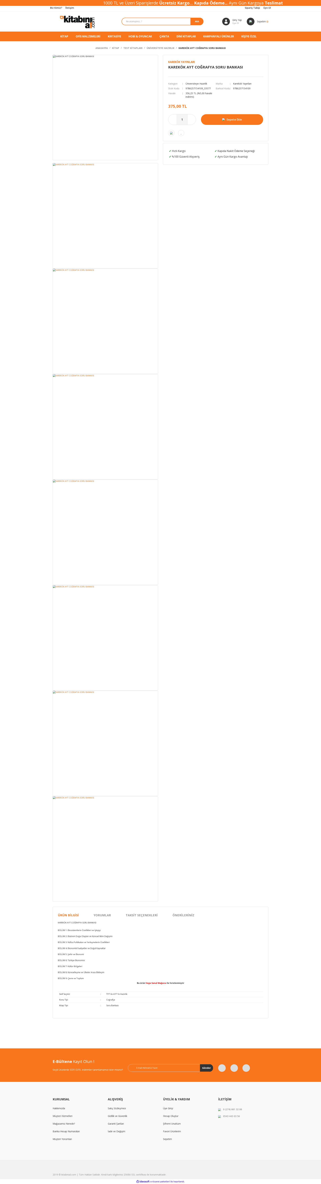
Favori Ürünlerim (172, 1131)
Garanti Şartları (116, 1123)
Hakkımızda (59, 1108)
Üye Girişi (168, 1108)
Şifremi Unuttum (172, 1123)
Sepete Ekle (234, 119)
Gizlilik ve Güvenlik (117, 1116)
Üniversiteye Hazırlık (196, 83)
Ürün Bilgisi (68, 915)
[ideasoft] (143, 1181)
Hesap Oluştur (170, 1116)
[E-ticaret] (160, 1181)
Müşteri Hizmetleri (62, 1116)
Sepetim (167, 1139)
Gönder (206, 1067)
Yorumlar (102, 915)
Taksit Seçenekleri (142, 915)
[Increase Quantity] (191, 119)
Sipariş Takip (252, 7)
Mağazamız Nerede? (64, 1123)
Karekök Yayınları (181, 62)
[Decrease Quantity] (172, 119)
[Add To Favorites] (181, 133)
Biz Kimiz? (56, 7)
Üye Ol (267, 7)
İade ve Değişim (116, 1131)
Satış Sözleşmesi (117, 1108)
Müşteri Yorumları (62, 1139)
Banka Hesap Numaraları (66, 1131)
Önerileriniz (183, 915)
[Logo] (77, 21)
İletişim (69, 7)
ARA (197, 21)
